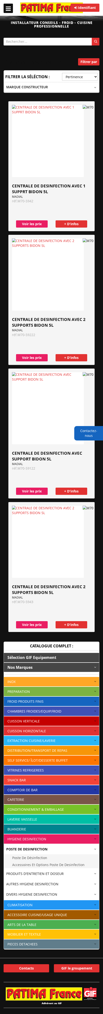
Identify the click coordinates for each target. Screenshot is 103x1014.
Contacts (26, 968)
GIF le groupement (76, 968)
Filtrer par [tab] (88, 61)
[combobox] (51, 41)
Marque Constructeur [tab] (27, 87)
